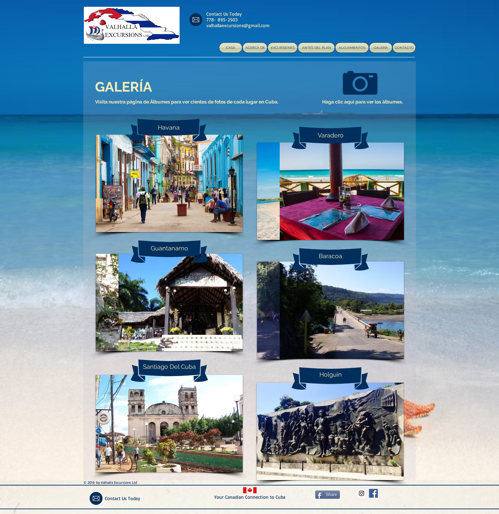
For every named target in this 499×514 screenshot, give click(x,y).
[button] (200, 183)
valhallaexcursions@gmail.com (238, 25)
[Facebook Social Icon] (373, 493)
